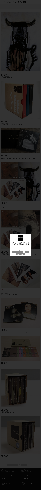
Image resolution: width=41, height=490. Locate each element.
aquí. (26, 250)
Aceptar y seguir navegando (17, 252)
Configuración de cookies (20, 254)
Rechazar (26, 252)
